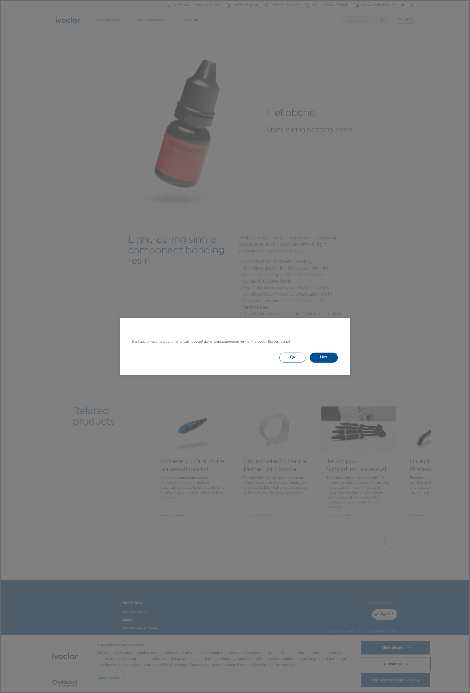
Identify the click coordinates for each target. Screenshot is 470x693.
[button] (292, 358)
